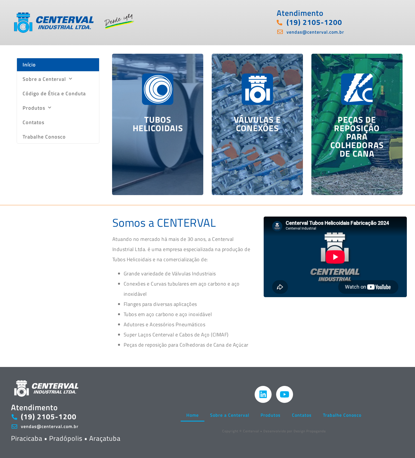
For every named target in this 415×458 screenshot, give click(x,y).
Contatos (33, 122)
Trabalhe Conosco (44, 137)
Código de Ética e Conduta (54, 93)
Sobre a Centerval (44, 79)
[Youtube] (284, 394)
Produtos (34, 108)
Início (29, 64)
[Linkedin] (263, 394)
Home (192, 415)
